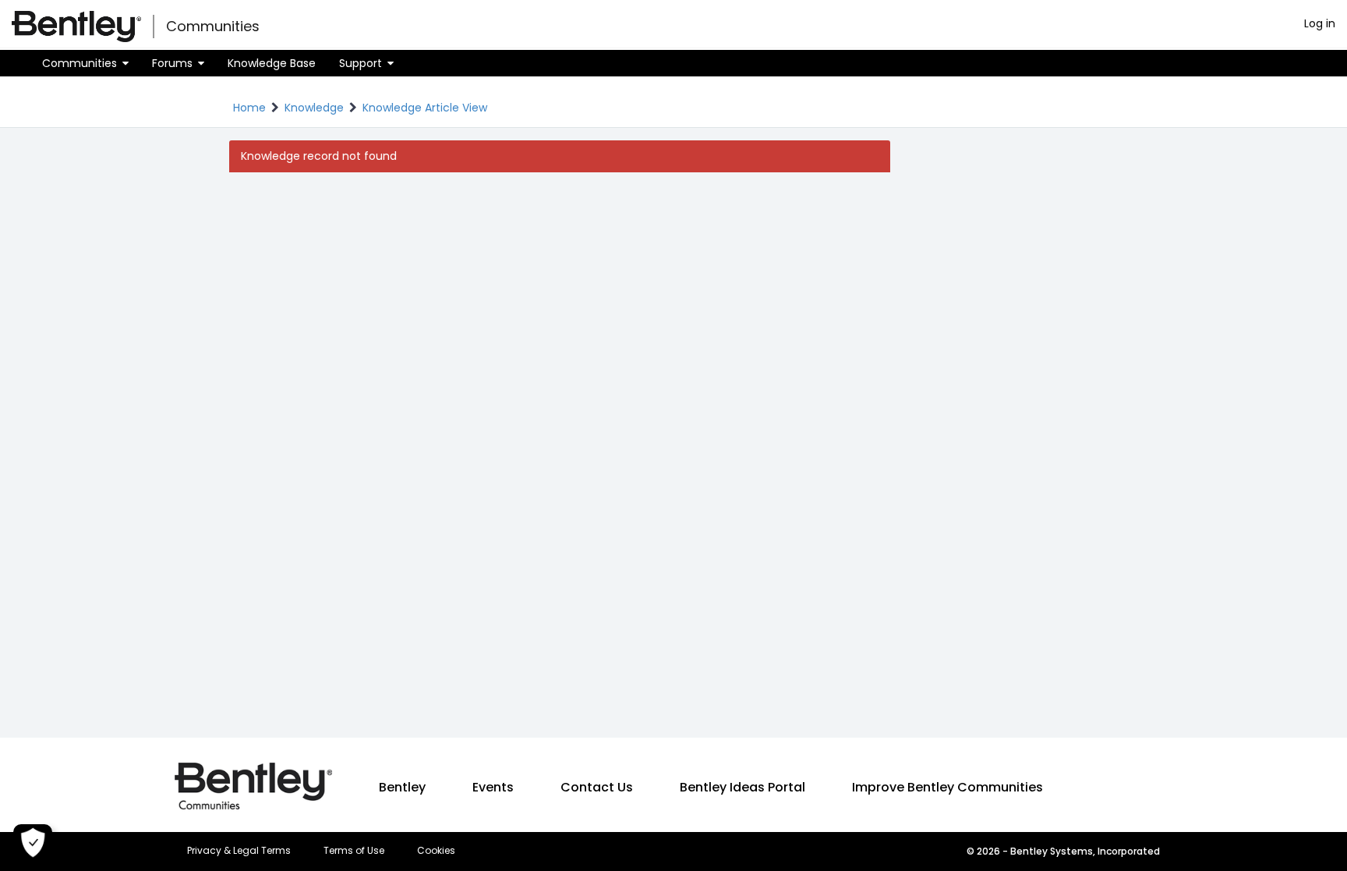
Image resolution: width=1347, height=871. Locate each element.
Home (249, 107)
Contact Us (596, 787)
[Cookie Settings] (32, 843)
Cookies (436, 850)
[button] (85, 63)
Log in (1319, 23)
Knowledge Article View (424, 107)
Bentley (402, 787)
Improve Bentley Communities (947, 787)
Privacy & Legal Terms (239, 850)
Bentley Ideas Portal (742, 787)
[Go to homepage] (76, 26)
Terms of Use (353, 850)
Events (493, 787)
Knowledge (314, 107)
